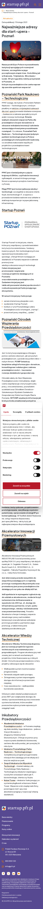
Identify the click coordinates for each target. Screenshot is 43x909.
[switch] (36, 460)
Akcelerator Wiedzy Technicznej (17, 637)
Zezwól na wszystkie (21, 486)
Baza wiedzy (10, 10)
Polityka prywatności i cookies (11, 895)
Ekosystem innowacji (11, 835)
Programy (6, 825)
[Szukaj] (37, 5)
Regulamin (5, 892)
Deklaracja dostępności (9, 897)
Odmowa (21, 501)
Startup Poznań (13, 210)
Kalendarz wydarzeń (10, 839)
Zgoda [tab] (6, 412)
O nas (4, 843)
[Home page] (2, 11)
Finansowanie (7, 821)
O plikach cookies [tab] (32, 412)
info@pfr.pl (10, 866)
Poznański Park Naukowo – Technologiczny (20, 96)
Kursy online (7, 829)
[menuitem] (21, 817)
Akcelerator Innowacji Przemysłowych (18, 533)
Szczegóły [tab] (17, 412)
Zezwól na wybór (21, 493)
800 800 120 (10, 861)
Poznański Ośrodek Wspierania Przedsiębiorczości (16, 323)
